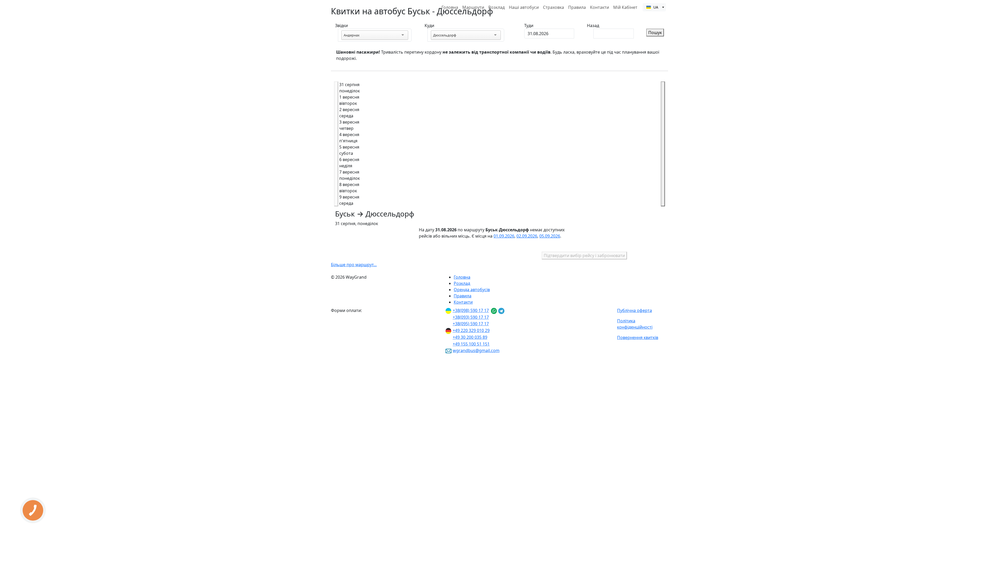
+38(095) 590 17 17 (471, 324)
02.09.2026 (526, 236)
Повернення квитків (637, 337)
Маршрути (473, 7)
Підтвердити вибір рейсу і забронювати (584, 255)
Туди (528, 25)
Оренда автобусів (472, 289)
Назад (593, 25)
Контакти (599, 7)
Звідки (341, 25)
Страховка (553, 7)
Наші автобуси (524, 7)
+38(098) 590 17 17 (471, 310)
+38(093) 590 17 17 (471, 317)
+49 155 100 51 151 (471, 344)
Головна (449, 7)
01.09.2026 (504, 236)
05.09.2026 (549, 236)
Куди (429, 25)
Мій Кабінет (625, 7)
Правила (577, 7)
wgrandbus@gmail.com (476, 350)
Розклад (496, 7)
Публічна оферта (634, 310)
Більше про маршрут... (354, 264)
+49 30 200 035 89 (470, 337)
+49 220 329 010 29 (471, 330)
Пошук (655, 32)
